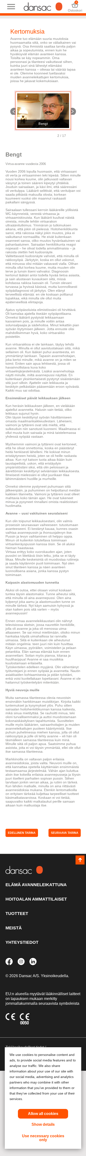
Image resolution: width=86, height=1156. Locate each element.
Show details (43, 1124)
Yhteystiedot (21, 942)
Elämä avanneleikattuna (36, 884)
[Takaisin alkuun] (80, 860)
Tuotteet (16, 913)
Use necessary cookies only (43, 1138)
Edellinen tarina (14, 111)
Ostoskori (75, 6)
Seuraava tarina (72, 111)
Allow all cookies (43, 1114)
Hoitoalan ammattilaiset (36, 899)
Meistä (13, 928)
